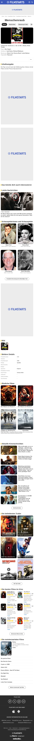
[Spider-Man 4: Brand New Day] (3, 594)
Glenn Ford (10, 53)
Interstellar (26, 430)
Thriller (3, 47)
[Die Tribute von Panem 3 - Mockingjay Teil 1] (8, 395)
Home (3, 16)
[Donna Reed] (25, 233)
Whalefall (3, 676)
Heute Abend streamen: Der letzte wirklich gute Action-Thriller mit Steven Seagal (25, 458)
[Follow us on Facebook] (10, 701)
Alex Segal (7, 49)
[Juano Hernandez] (25, 260)
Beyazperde (26, 720)
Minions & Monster (26, 618)
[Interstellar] (25, 419)
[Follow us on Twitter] (15, 701)
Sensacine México (23, 722)
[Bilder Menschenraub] (4, 346)
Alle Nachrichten (17, 508)
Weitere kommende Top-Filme (17, 687)
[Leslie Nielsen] (8, 260)
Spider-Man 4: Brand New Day (11, 592)
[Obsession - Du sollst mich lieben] (3, 607)
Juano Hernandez (25, 271)
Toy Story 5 (27, 591)
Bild (3, 341)
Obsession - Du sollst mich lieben (11, 605)
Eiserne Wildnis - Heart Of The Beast (10, 670)
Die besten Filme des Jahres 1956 (17, 431)
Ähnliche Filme (8, 383)
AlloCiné (4, 720)
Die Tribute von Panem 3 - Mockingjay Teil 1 (13, 406)
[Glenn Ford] (8, 233)
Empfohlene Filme (11, 16)
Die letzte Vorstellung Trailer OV (25, 578)
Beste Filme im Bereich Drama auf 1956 (13, 433)
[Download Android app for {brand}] (19, 711)
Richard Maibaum (18, 51)
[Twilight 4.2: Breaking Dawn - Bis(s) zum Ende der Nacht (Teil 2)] (8, 419)
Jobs (10, 728)
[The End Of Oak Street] (3, 620)
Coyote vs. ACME (5, 664)
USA (18, 356)
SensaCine (15, 720)
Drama (24, 45)
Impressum (15, 728)
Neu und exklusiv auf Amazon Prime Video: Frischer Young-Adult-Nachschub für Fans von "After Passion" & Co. (24, 488)
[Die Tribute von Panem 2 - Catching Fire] (25, 395)
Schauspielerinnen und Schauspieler (17, 222)
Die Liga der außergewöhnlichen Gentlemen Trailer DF (25, 535)
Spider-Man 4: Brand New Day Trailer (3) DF (9, 556)
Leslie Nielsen (26, 53)
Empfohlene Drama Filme (21, 16)
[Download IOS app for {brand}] (14, 711)
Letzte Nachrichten (10, 190)
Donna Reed (17, 53)
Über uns (6, 728)
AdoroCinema (6, 722)
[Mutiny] (6, 648)
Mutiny (14, 642)
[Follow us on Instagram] (19, 701)
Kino (6, 16)
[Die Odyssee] (20, 607)
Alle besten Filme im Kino (17, 633)
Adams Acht (4, 667)
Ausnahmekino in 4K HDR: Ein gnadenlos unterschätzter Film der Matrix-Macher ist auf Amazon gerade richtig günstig (25, 499)
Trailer (8, 602)
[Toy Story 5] (20, 594)
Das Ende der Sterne (6, 661)
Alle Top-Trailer (17, 583)
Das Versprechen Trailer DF (8, 535)
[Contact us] (24, 701)
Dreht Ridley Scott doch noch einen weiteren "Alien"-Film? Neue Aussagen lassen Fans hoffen (25, 478)
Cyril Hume (10, 51)
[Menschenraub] (17, 36)
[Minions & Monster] (20, 620)
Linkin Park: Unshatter (6, 682)
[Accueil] (15, 2)
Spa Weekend (4, 679)
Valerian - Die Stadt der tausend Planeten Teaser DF (25, 556)
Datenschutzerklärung (13, 729)
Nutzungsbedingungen (24, 728)
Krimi (28, 45)
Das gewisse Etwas (6, 658)
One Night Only (5, 673)
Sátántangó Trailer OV (9, 578)
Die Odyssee (27, 604)
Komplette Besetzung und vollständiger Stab (17, 278)
